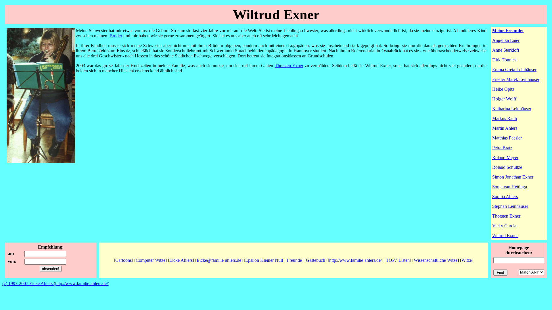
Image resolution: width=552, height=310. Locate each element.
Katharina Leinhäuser (511, 108)
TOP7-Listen (398, 260)
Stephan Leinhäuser (510, 206)
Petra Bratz (502, 147)
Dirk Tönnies (504, 59)
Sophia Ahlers (505, 196)
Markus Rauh (504, 118)
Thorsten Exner (289, 65)
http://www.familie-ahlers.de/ (355, 260)
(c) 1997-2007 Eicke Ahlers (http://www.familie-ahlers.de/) (55, 283)
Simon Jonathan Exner (512, 177)
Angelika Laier (506, 40)
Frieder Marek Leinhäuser (515, 79)
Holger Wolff (504, 98)
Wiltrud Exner (505, 235)
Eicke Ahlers (181, 260)
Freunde (294, 260)
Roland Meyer (505, 157)
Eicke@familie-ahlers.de (219, 260)
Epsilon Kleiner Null (264, 260)
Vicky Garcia (504, 225)
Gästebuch (315, 260)
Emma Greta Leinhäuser (514, 69)
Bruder (116, 35)
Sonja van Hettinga (509, 186)
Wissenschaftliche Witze (435, 260)
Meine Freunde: (508, 30)
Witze (466, 260)
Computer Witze (150, 260)
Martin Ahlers (504, 128)
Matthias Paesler (507, 137)
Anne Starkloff (505, 50)
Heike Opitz (503, 89)
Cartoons (123, 260)
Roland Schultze (507, 167)
